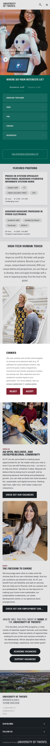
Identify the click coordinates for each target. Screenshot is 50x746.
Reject (13, 391)
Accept (29, 391)
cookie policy (31, 384)
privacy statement (14, 384)
